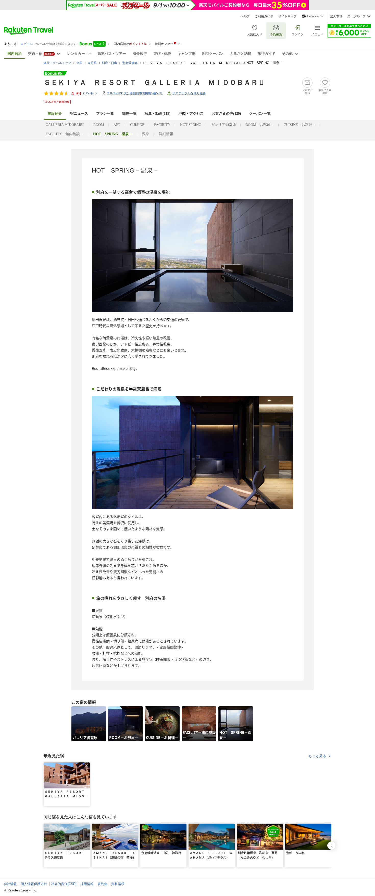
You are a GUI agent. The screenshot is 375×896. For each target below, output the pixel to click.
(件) (88, 93)
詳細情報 (166, 134)
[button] (87, 765)
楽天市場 (336, 16)
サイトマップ (287, 16)
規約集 (102, 884)
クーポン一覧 (260, 113)
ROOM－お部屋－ (260, 125)
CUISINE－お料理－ (300, 125)
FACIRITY (162, 125)
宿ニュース (79, 113)
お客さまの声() (226, 113)
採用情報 (87, 884)
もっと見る (317, 756)
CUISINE (137, 125)
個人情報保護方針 (34, 884)
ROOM (98, 125)
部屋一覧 (129, 113)
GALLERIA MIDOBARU (65, 125)
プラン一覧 (105, 113)
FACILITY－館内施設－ (64, 134)
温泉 (145, 134)
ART (117, 125)
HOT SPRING (190, 125)
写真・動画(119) (157, 113)
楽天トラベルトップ (57, 63)
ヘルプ (245, 16)
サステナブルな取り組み (189, 93)
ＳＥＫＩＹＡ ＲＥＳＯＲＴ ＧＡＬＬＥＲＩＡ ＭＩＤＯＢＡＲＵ (154, 82)
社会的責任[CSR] (64, 884)
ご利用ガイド (264, 16)
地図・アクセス (191, 113)
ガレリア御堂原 (223, 125)
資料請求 (117, 884)
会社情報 (10, 884)
